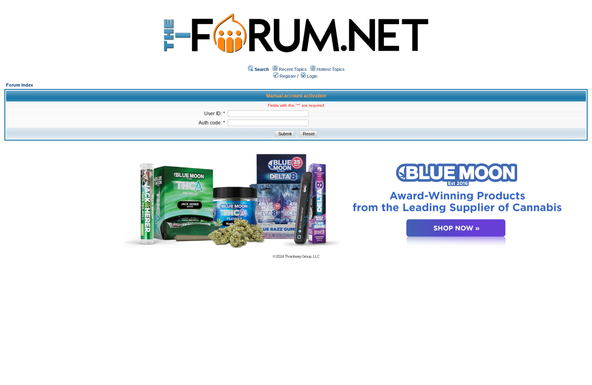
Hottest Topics (331, 69)
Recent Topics (293, 69)
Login (311, 76)
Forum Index (19, 85)
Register (287, 76)
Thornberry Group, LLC (302, 256)
